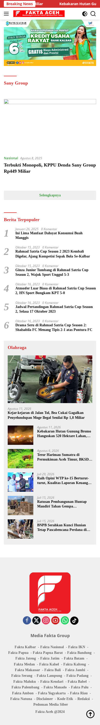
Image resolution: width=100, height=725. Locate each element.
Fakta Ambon (23, 693)
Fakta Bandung (79, 653)
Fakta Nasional (52, 647)
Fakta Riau (79, 693)
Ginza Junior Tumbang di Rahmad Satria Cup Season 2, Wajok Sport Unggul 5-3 (51, 272)
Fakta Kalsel (49, 664)
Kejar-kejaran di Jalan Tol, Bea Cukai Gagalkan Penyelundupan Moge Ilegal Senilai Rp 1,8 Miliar (46, 415)
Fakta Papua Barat (48, 653)
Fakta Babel (77, 682)
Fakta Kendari (51, 682)
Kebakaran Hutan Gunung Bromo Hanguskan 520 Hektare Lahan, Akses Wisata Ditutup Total (64, 433)
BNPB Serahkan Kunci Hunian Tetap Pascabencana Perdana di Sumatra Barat (62, 527)
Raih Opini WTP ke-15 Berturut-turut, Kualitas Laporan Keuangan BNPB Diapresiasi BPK (64, 480)
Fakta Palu (79, 687)
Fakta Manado (55, 687)
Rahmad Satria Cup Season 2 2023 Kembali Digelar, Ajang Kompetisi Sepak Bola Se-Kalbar (52, 253)
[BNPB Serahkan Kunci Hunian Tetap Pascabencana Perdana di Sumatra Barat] (20, 529)
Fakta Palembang (25, 687)
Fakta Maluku (24, 682)
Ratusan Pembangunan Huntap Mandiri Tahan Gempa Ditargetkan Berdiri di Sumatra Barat (62, 504)
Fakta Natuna (21, 699)
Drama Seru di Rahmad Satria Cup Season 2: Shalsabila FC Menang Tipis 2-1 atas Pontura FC (53, 327)
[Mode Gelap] (85, 14)
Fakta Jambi (75, 670)
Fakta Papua (18, 653)
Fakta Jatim (49, 658)
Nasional (11, 158)
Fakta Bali (52, 670)
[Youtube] (55, 620)
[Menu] (7, 13)
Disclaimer (44, 699)
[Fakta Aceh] (38, 13)
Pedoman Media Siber (50, 704)
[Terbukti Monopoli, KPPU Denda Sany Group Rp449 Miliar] (50, 125)
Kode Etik (65, 699)
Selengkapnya (50, 195)
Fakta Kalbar (25, 647)
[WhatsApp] (65, 620)
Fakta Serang (21, 676)
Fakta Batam (74, 658)
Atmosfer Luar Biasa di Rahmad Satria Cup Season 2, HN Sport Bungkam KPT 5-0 (55, 290)
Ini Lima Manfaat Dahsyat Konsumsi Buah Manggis (49, 235)
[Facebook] (27, 620)
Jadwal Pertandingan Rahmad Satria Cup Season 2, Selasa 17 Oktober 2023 (54, 309)
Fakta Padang (77, 676)
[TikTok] (74, 620)
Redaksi (83, 699)
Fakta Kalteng (74, 664)
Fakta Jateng (25, 658)
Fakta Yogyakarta (52, 693)
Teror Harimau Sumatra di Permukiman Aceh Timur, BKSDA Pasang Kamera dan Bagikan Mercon (64, 457)
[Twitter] (36, 620)
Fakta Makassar (27, 670)
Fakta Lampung (49, 676)
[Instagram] (46, 620)
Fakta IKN (76, 647)
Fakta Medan (24, 664)
